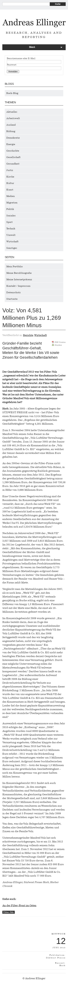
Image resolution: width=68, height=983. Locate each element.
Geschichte (12, 150)
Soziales (11, 215)
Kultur (10, 183)
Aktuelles (11, 111)
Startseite (12, 298)
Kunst (9, 189)
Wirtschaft (12, 241)
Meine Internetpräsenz (19, 279)
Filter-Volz (8, 912)
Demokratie (13, 137)
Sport (9, 222)
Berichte (28, 335)
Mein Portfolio (14, 266)
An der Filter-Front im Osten (19, 905)
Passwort (11, 65)
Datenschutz (13, 292)
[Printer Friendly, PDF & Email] (59, 344)
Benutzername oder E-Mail (21, 58)
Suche (57, 4)
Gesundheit (12, 163)
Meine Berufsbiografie (19, 273)
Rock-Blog (12, 93)
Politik (10, 209)
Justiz (9, 170)
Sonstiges (11, 248)
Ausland (11, 124)
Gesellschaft (13, 157)
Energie (10, 144)
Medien (10, 196)
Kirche (10, 176)
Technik (10, 228)
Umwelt (10, 235)
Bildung (10, 131)
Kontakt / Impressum (18, 285)
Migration (11, 202)
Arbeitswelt (13, 118)
